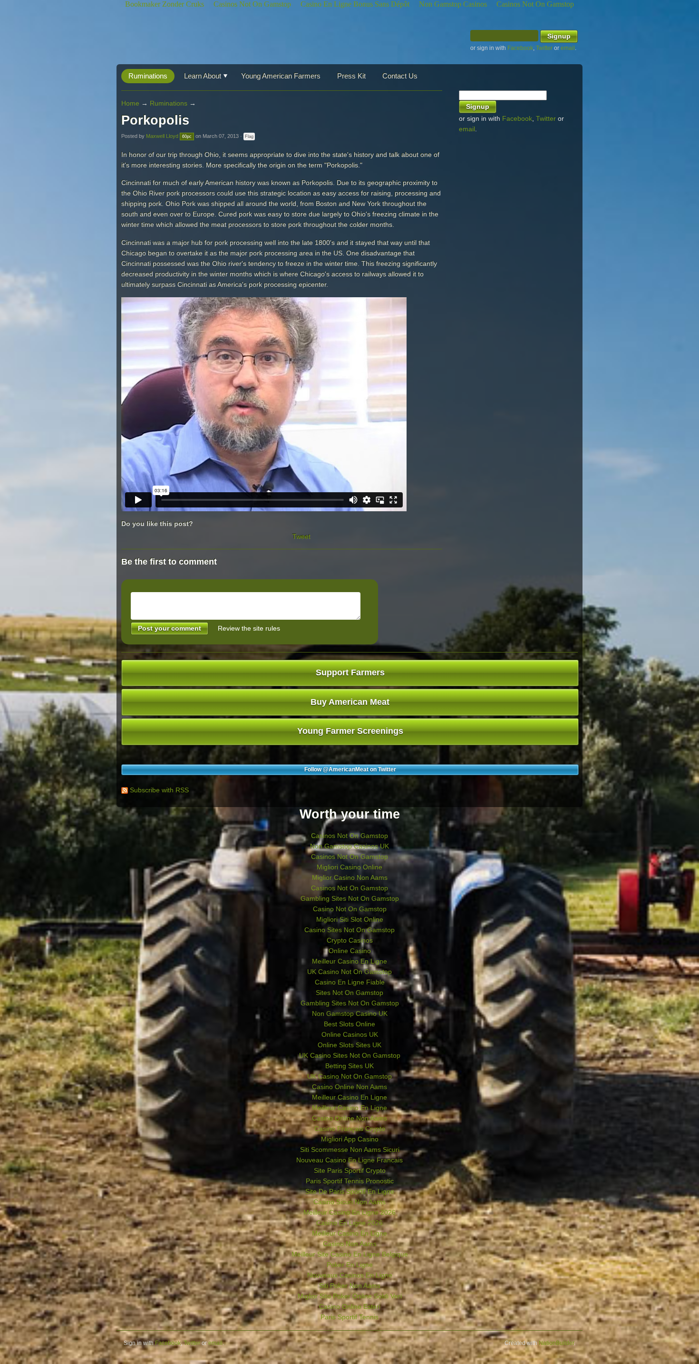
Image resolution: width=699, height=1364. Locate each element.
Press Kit (351, 76)
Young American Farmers (280, 76)
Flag (249, 136)
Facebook (520, 48)
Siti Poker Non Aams (349, 1285)
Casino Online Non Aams (349, 1087)
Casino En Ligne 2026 (349, 1223)
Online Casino (350, 951)
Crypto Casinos (350, 940)
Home (130, 103)
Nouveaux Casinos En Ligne (349, 1275)
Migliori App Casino (350, 1139)
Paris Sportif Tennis (349, 1317)
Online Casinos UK (349, 1034)
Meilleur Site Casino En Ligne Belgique (349, 1254)
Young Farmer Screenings (350, 731)
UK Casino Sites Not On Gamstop (349, 1055)
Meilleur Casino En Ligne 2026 (349, 1212)
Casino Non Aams (350, 1243)
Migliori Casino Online (349, 867)
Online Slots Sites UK (349, 1045)
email (568, 48)
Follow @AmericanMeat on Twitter (350, 769)
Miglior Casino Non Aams (350, 877)
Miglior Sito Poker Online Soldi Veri (350, 1296)
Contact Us (399, 76)
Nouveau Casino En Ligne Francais (349, 1160)
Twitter (544, 48)
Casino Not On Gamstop (350, 909)
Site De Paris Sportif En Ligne (349, 1191)
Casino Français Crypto (349, 1128)
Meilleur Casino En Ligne (349, 961)
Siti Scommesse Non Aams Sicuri (349, 1149)
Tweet (301, 536)
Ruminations (147, 76)
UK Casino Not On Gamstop (349, 971)
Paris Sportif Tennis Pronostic (350, 1181)
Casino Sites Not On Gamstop (349, 930)
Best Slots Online (349, 1024)
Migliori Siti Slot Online (349, 919)
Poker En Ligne (350, 1264)
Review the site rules (249, 628)
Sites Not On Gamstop (349, 992)
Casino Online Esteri (349, 1306)
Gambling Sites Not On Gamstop (350, 898)
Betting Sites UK (349, 1066)
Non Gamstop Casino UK (350, 1013)
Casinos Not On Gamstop (349, 835)
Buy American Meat (350, 702)
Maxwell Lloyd (162, 136)
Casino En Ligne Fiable (350, 982)
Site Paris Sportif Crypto (350, 1170)
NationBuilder (556, 1343)
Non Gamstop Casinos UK (349, 846)
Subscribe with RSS (159, 790)
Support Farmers (350, 672)
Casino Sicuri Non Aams (349, 1202)
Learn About (202, 76)
